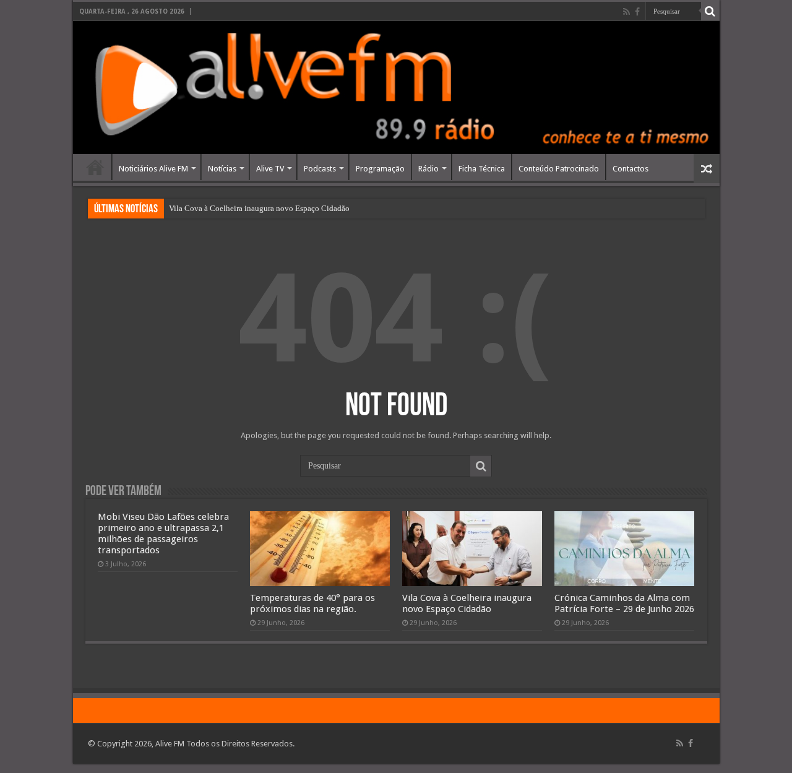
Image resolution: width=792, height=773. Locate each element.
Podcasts (320, 168)
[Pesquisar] (710, 11)
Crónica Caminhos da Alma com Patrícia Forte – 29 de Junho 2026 (624, 603)
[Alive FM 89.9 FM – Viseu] (396, 87)
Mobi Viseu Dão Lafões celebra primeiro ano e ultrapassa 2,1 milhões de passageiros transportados (163, 533)
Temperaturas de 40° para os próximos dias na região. (312, 603)
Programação (380, 168)
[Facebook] (637, 11)
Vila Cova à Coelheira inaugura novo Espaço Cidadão (259, 208)
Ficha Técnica (481, 168)
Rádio (428, 168)
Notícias (222, 168)
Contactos (630, 168)
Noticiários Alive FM (153, 168)
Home (95, 167)
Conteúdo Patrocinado (559, 168)
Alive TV (270, 168)
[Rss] (626, 11)
